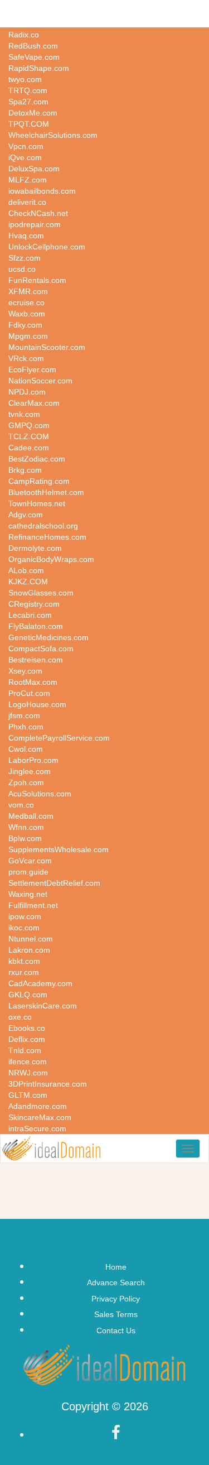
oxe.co (20, 1016)
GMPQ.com (29, 425)
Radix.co (23, 34)
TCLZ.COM (28, 436)
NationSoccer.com (40, 380)
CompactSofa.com (41, 648)
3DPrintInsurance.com (47, 1083)
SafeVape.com (34, 56)
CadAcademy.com (40, 983)
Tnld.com (24, 1050)
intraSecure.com (37, 1128)
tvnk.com (24, 414)
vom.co (21, 804)
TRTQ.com (27, 90)
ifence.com (27, 1061)
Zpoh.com (26, 782)
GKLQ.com (27, 994)
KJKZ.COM (28, 581)
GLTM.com (27, 1095)
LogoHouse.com (37, 704)
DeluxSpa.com (34, 168)
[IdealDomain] (52, 1149)
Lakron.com (29, 949)
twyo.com (25, 79)
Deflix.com (26, 1039)
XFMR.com (28, 291)
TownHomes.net (36, 503)
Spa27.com (28, 101)
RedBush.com (33, 45)
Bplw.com (25, 838)
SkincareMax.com (39, 1117)
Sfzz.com (24, 257)
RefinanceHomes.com (47, 536)
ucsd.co (22, 269)
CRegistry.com (34, 603)
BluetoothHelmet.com (46, 492)
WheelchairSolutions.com (53, 135)
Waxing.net (27, 894)
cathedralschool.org (43, 525)
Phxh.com (25, 726)
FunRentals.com (37, 280)
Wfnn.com (26, 827)
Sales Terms (116, 1314)
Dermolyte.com (35, 548)
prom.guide (28, 871)
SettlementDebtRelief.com (54, 882)
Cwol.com (25, 748)
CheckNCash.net (38, 213)
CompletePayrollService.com (59, 737)
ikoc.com (24, 927)
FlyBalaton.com (35, 626)
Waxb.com (26, 313)
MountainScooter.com (46, 347)
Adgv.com (25, 514)
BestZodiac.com (36, 458)
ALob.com (26, 570)
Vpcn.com (25, 146)
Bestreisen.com (35, 659)
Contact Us (115, 1330)
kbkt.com (24, 961)
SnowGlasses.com (41, 592)
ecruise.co (26, 302)
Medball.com (31, 815)
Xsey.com (25, 670)
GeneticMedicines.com (48, 637)
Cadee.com (28, 447)
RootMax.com (32, 682)
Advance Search (116, 1282)
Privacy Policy (115, 1298)
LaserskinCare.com (42, 1005)
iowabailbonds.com (42, 190)
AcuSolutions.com (39, 793)
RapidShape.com (38, 68)
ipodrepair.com (34, 224)
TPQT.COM (28, 123)
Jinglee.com (29, 771)
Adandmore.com (37, 1106)
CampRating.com (39, 481)
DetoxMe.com (32, 112)
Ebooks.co (26, 1028)
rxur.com (23, 972)
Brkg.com (25, 469)
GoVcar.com (30, 860)
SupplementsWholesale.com (58, 849)
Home (116, 1266)
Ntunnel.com (30, 938)
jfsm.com (24, 715)
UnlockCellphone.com (46, 246)
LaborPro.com (33, 760)
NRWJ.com (28, 1072)
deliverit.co (27, 202)
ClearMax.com (34, 402)
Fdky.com (25, 324)
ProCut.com (29, 693)
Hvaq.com (26, 235)
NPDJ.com (27, 391)
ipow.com (24, 916)
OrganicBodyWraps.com (51, 559)
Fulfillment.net (33, 905)
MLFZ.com (27, 179)
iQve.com (25, 157)
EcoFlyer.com (32, 369)
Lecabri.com (30, 615)
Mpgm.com (28, 336)
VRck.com (26, 358)
